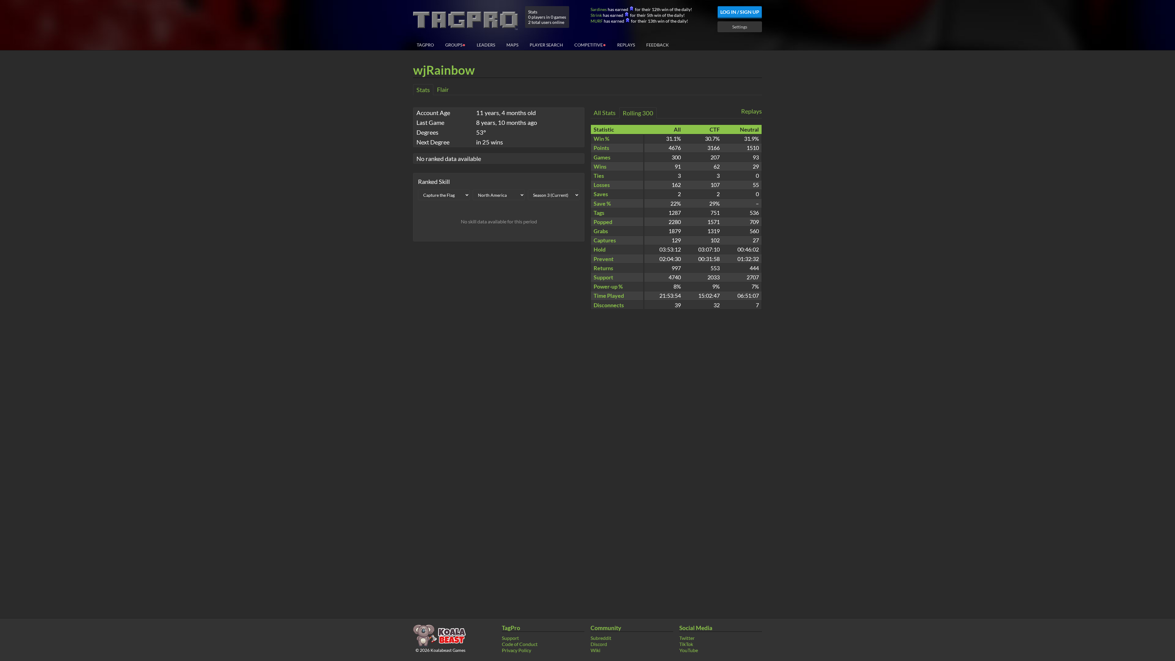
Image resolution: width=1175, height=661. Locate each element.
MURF (597, 21)
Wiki (595, 650)
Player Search (546, 44)
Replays (626, 44)
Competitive (590, 44)
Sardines (599, 9)
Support (510, 638)
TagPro (425, 44)
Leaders (486, 44)
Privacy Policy (516, 650)
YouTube (688, 650)
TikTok (686, 644)
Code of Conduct (520, 644)
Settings (739, 26)
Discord (599, 644)
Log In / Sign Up (739, 12)
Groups (455, 44)
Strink (596, 15)
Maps (512, 44)
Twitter (687, 638)
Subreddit (601, 638)
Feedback (657, 44)
